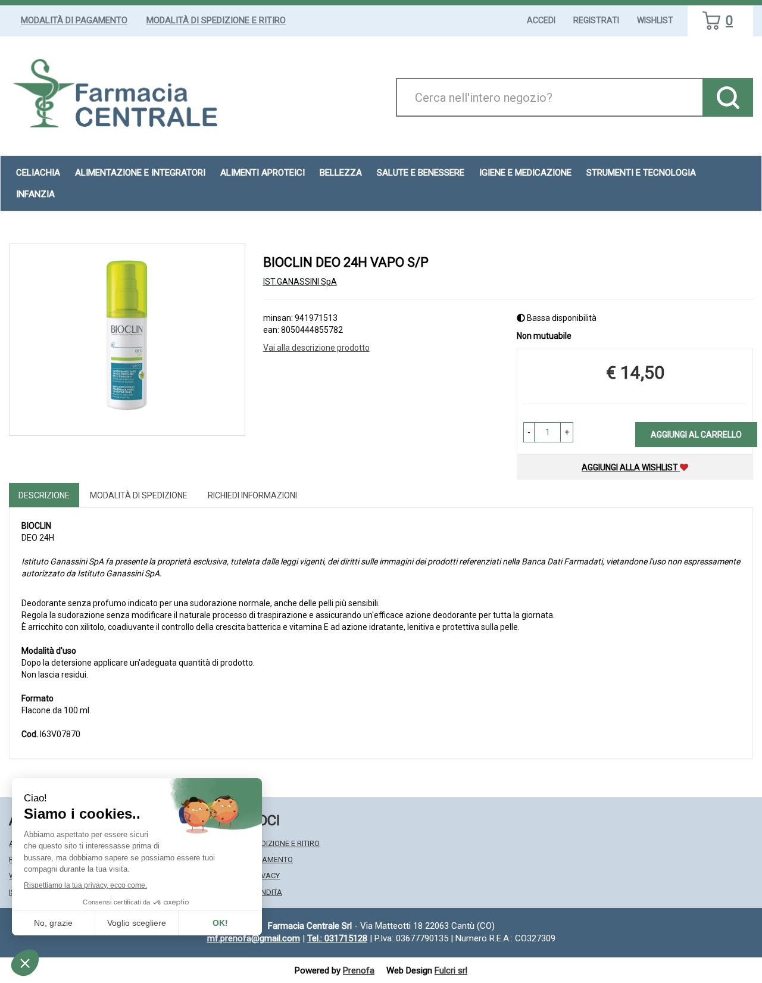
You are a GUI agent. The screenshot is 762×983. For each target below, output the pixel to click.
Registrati (596, 20)
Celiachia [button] (38, 172)
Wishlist (655, 20)
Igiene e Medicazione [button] (525, 172)
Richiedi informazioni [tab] (252, 495)
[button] (529, 432)
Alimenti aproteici (262, 172)
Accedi (541, 20)
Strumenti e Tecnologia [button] (641, 172)
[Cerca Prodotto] (727, 97)
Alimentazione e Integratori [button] (140, 172)
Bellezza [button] (341, 172)
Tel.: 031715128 (337, 938)
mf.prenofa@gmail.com (253, 938)
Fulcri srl (451, 970)
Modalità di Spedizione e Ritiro (216, 20)
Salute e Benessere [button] (420, 172)
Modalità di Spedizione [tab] (139, 495)
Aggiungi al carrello (696, 434)
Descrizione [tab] (44, 495)
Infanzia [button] (35, 194)
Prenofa (358, 970)
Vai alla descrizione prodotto (316, 347)
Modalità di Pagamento (74, 20)
